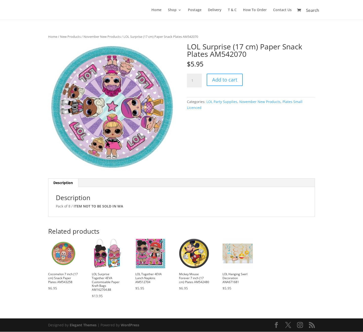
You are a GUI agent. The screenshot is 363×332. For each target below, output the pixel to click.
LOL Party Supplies (221, 101)
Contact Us (282, 10)
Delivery (215, 10)
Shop (172, 10)
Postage (195, 10)
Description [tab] (63, 182)
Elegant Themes (83, 325)
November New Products (102, 36)
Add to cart (224, 79)
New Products (70, 36)
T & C (232, 10)
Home (156, 10)
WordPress (130, 325)
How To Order (255, 10)
